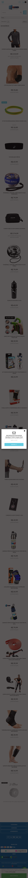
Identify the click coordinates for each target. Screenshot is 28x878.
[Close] (25, 431)
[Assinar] (14, 444)
